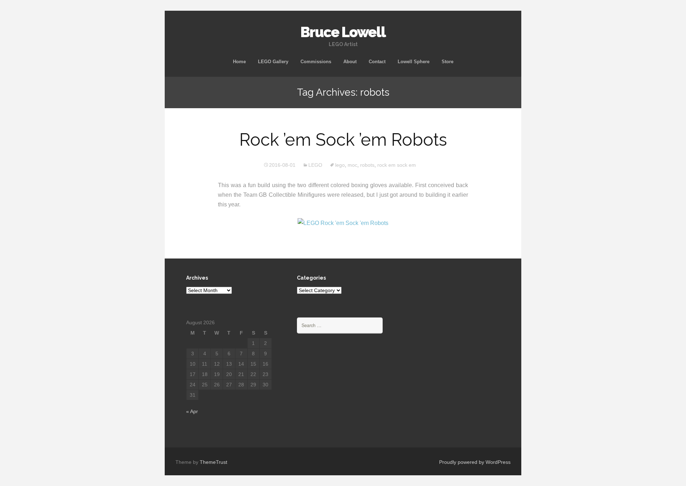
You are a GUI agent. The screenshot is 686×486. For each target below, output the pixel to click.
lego (340, 165)
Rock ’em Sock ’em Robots (343, 140)
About (350, 61)
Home (239, 61)
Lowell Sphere (413, 61)
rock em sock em (396, 165)
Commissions (315, 61)
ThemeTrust (213, 462)
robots (367, 165)
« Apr (192, 411)
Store (447, 61)
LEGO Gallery (273, 61)
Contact (377, 61)
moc (352, 165)
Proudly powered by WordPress (475, 462)
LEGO (315, 165)
